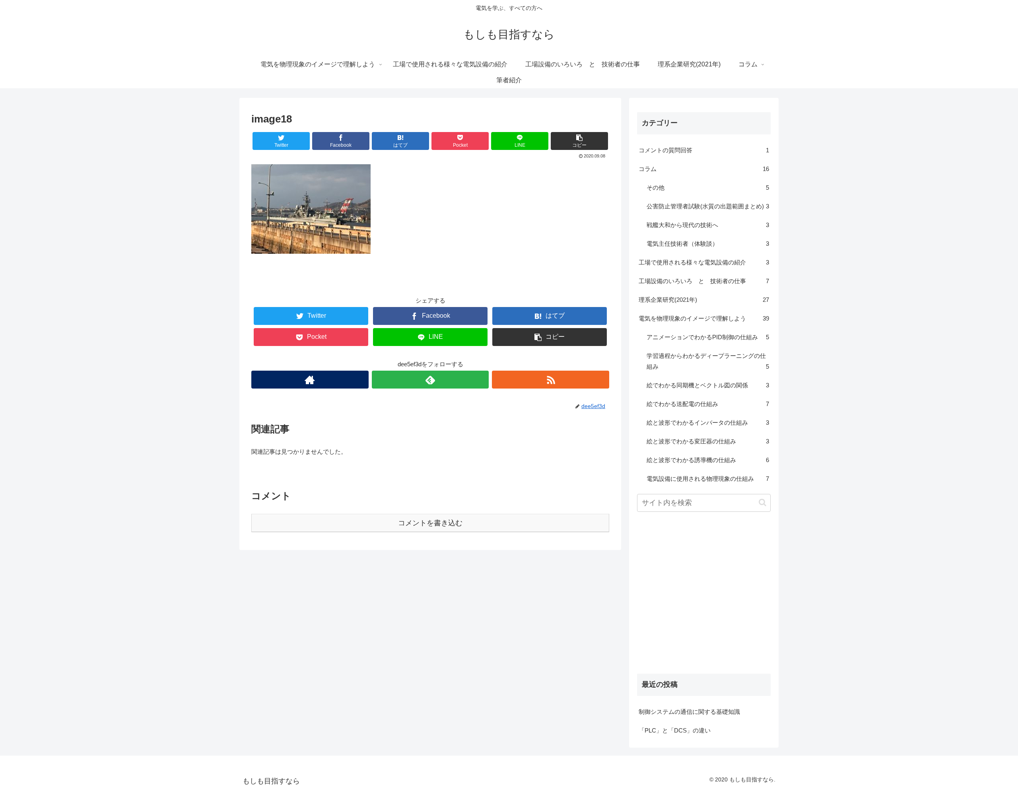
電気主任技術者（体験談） (708, 243)
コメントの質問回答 (704, 150)
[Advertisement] (704, 601)
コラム (704, 168)
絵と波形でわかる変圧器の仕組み (708, 441)
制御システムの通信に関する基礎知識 (689, 711)
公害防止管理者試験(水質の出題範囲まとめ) (708, 206)
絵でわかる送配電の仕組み (708, 403)
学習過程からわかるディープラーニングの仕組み (708, 361)
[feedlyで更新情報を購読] (430, 380)
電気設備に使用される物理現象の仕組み (708, 478)
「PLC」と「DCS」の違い (675, 730)
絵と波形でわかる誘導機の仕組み (708, 460)
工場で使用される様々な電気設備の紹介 (704, 262)
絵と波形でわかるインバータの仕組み (708, 422)
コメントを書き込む (430, 523)
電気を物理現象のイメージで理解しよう (704, 318)
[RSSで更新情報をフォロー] (550, 380)
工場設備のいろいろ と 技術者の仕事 (704, 281)
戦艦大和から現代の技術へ (708, 225)
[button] (762, 502)
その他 (708, 187)
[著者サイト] (310, 380)
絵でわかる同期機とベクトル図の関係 (708, 385)
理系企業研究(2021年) (704, 299)
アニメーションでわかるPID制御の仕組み (708, 337)
